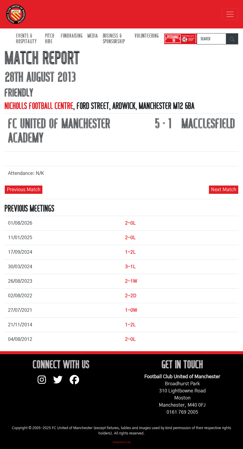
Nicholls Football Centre (38, 106)
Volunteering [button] (147, 36)
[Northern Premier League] (179, 38)
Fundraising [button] (72, 36)
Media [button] (92, 36)
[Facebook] (77, 383)
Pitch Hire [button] (50, 38)
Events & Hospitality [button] (26, 38)
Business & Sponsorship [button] (114, 38)
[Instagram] (45, 383)
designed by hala (122, 442)
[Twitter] (61, 383)
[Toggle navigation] (230, 14)
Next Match (223, 189)
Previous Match (23, 189)
